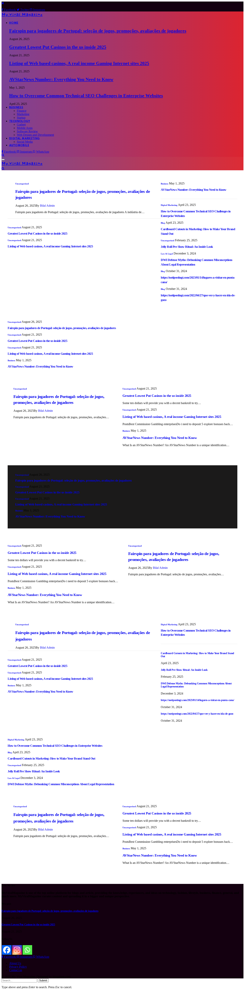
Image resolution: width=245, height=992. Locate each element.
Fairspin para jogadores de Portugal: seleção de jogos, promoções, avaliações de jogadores (97, 30)
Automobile (19, 145)
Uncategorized (22, 184)
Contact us (15, 970)
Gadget (21, 124)
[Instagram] (17, 950)
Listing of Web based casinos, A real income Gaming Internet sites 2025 (79, 63)
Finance (21, 110)
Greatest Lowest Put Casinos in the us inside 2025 (57, 47)
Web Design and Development (35, 134)
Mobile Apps (25, 128)
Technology (19, 121)
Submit (43, 980)
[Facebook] (6, 950)
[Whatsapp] (27, 950)
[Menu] (3, 159)
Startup (21, 117)
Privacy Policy (18, 966)
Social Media (25, 141)
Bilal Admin (47, 205)
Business (16, 107)
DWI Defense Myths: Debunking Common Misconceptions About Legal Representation (61, 784)
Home (13, 23)
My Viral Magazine (22, 14)
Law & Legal (167, 254)
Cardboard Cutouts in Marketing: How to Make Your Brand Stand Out (51, 758)
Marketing (23, 114)
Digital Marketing (24, 138)
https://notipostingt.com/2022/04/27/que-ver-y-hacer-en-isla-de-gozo (197, 713)
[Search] (3, 155)
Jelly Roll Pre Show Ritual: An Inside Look (187, 246)
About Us (15, 963)
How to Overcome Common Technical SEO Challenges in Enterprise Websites (86, 95)
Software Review (27, 131)
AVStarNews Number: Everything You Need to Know (61, 79)
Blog (163, 223)
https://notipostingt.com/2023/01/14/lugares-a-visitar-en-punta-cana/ (197, 700)
